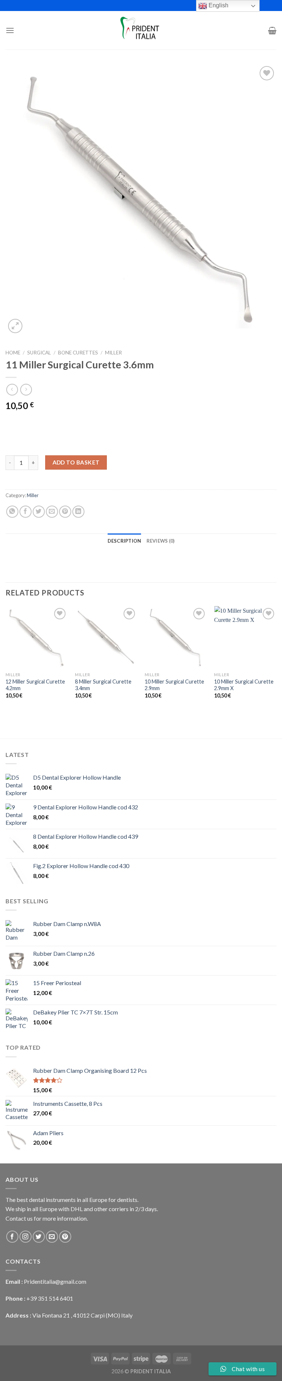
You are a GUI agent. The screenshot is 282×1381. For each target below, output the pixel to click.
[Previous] (5, 658)
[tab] (124, 540)
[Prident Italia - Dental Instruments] (141, 30)
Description (124, 541)
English (217, 5)
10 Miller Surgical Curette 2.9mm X (244, 685)
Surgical (39, 353)
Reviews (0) (161, 541)
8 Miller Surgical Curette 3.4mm (103, 685)
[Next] (276, 658)
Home (13, 353)
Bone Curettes (78, 353)
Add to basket (76, 462)
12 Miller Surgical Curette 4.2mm (35, 685)
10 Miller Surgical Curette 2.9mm (174, 685)
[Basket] (272, 30)
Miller (113, 353)
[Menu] (10, 30)
